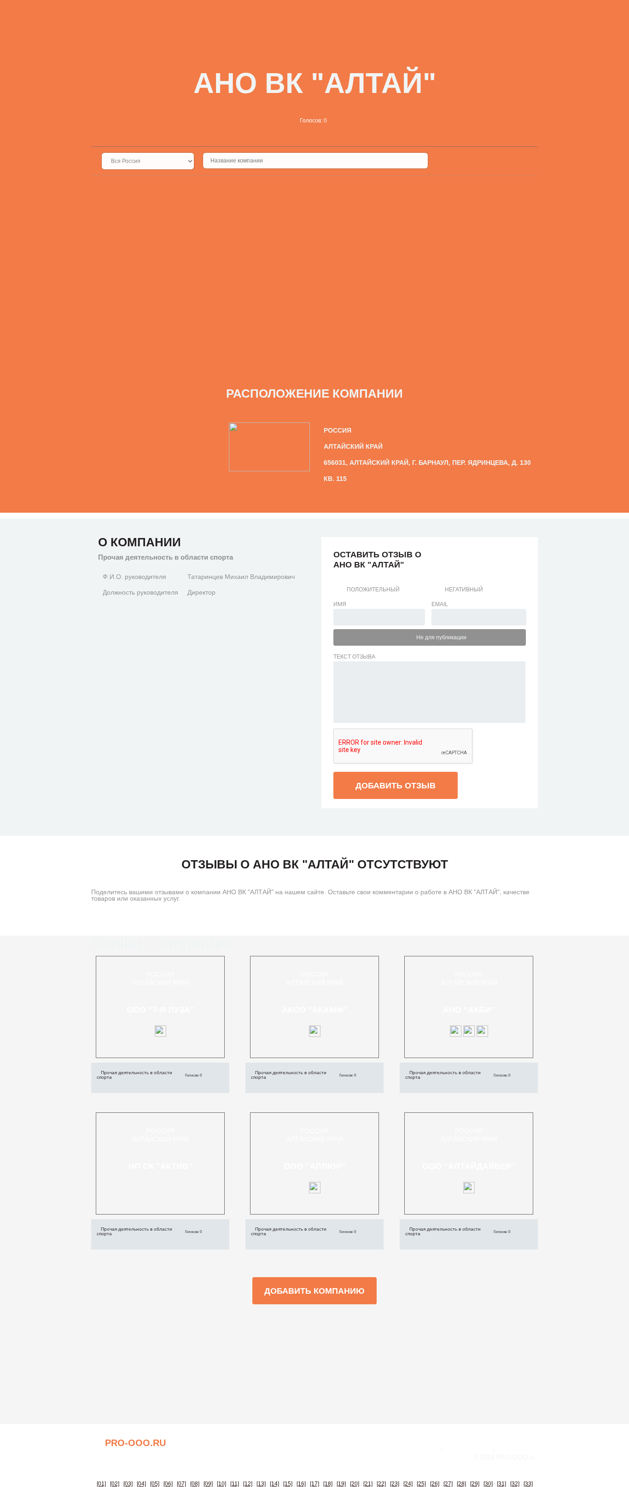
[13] (261, 1484)
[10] (221, 1484)
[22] (381, 1484)
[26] (434, 1484)
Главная (424, 1448)
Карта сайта (517, 1448)
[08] (194, 1484)
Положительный (373, 589)
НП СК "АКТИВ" (160, 1166)
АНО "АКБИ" (469, 1009)
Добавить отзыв (395, 785)
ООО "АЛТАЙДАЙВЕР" (469, 1166)
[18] (327, 1484)
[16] (301, 1484)
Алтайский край (160, 982)
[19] (341, 1484)
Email (439, 604)
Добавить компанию (314, 1291)
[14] (274, 1484)
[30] (488, 1484)
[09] (208, 1484)
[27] (448, 1484)
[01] (101, 1484)
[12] (247, 1484)
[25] (421, 1484)
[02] (114, 1484)
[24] (408, 1484)
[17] (314, 1484)
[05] (154, 1484)
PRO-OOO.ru (135, 1442)
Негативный (464, 589)
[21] (368, 1484)
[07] (181, 1484)
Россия (160, 974)
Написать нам (468, 1448)
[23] (394, 1484)
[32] (514, 1484)
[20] (354, 1484)
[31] (501, 1484)
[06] (168, 1484)
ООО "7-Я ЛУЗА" (160, 1009)
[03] (128, 1484)
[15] (287, 1484)
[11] (234, 1484)
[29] (474, 1484)
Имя (339, 604)
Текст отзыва (354, 657)
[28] (461, 1484)
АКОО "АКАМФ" (314, 1009)
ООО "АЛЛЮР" (315, 1166)
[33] (528, 1484)
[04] (141, 1484)
